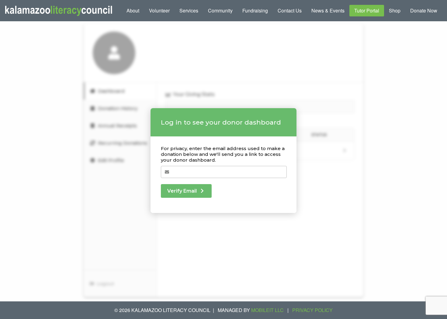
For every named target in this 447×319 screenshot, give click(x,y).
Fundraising (255, 10)
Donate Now (423, 10)
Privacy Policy (312, 310)
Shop (394, 10)
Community (220, 10)
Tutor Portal (366, 10)
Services (188, 10)
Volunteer (159, 10)
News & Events (328, 10)
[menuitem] (133, 10)
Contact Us (290, 10)
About (132, 10)
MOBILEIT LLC (267, 310)
